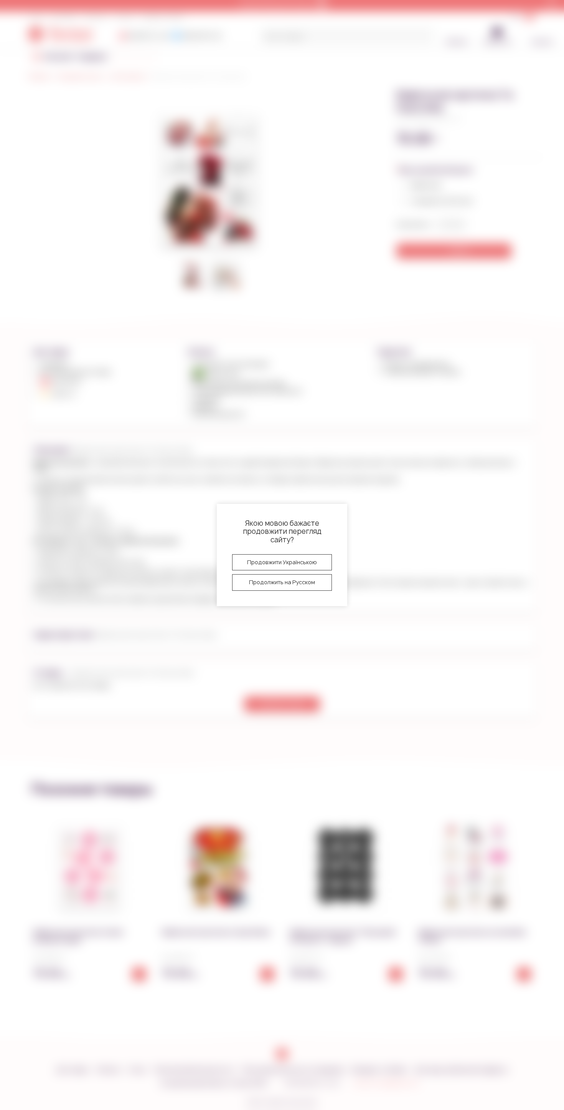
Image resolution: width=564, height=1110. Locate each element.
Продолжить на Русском (282, 582)
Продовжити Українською (282, 562)
